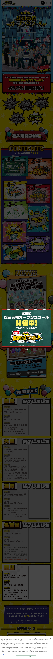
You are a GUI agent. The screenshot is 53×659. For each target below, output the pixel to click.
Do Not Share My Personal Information (26, 656)
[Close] (50, 638)
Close (26, 349)
